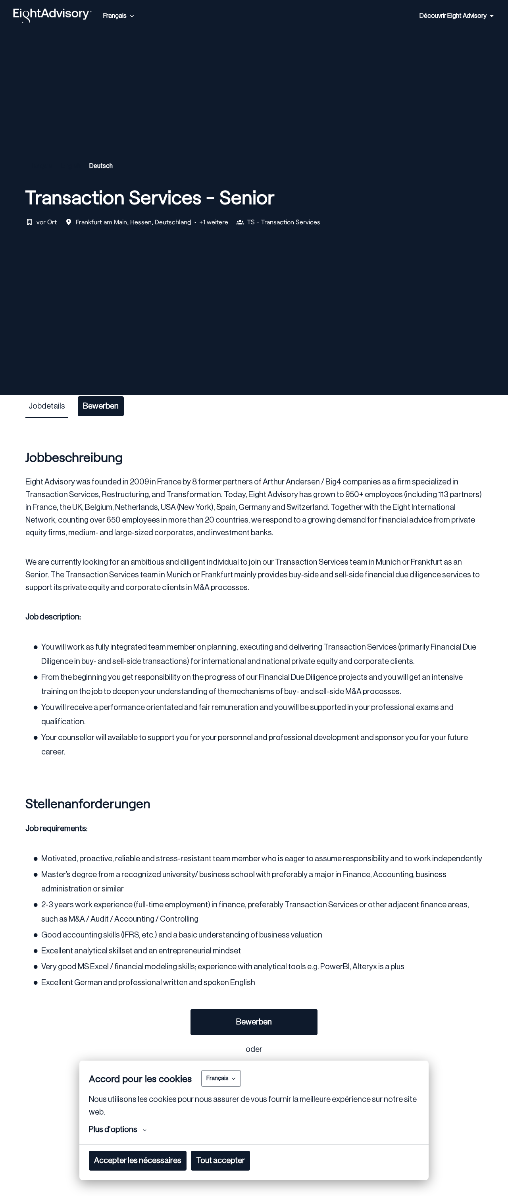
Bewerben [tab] (101, 406)
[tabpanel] (254, 807)
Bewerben (254, 1022)
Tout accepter (220, 1161)
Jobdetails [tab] (47, 406)
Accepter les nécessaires (137, 1161)
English (71, 166)
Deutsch (101, 166)
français (40, 166)
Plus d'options (113, 1130)
